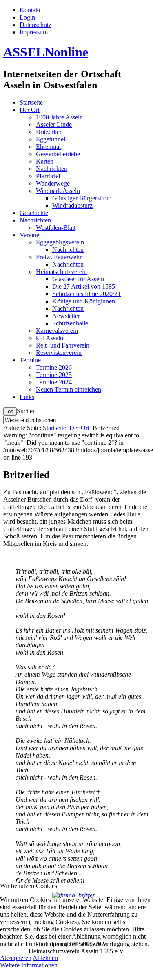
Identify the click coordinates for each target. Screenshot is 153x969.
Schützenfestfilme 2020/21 (86, 293)
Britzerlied (49, 131)
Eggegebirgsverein (60, 242)
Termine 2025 (54, 374)
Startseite (31, 102)
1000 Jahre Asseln (59, 117)
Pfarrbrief (48, 176)
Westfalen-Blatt (55, 227)
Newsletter (66, 315)
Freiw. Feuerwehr (59, 256)
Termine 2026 (54, 367)
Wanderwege (53, 183)
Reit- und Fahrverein (62, 345)
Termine (30, 360)
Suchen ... (29, 411)
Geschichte (34, 212)
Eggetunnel (50, 139)
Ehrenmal (48, 146)
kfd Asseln (49, 337)
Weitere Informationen (29, 965)
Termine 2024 (54, 382)
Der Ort (30, 109)
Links (27, 396)
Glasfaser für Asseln (78, 279)
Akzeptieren (15, 957)
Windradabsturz (72, 205)
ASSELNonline (45, 52)
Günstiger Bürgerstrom (81, 198)
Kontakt (30, 10)
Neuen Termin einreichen (68, 389)
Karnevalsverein (57, 330)
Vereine (29, 234)
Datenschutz (35, 24)
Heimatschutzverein (61, 271)
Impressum (34, 32)
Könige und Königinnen (83, 301)
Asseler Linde (54, 124)
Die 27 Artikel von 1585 (83, 286)
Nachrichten (51, 168)
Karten (44, 161)
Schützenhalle (70, 323)
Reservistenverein (59, 352)
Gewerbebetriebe (58, 153)
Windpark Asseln (58, 190)
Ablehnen (45, 957)
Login (27, 17)
